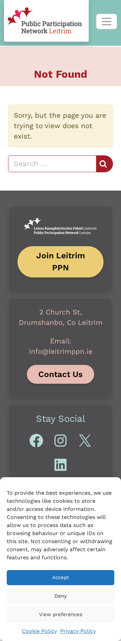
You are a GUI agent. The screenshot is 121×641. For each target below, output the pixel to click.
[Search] (104, 163)
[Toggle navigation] (106, 21)
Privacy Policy (78, 631)
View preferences (60, 614)
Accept (60, 577)
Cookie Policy (39, 631)
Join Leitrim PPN (60, 261)
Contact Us (60, 374)
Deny (60, 596)
